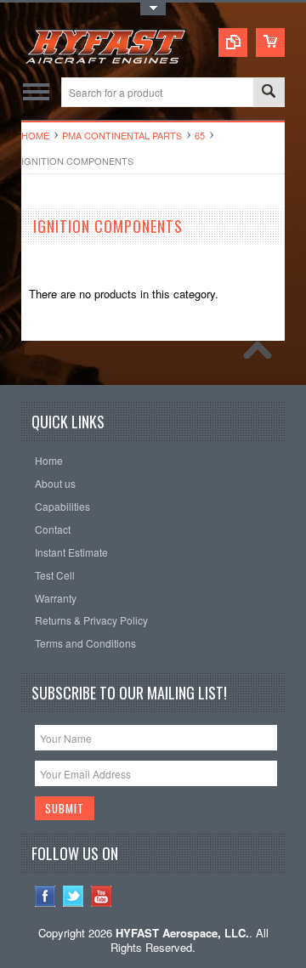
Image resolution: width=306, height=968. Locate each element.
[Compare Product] (232, 42)
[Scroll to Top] (261, 354)
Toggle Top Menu (153, 9)
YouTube (101, 896)
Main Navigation (36, 92)
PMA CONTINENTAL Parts (122, 135)
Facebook (45, 896)
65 (200, 135)
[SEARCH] (268, 93)
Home (35, 135)
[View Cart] (270, 42)
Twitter (73, 896)
